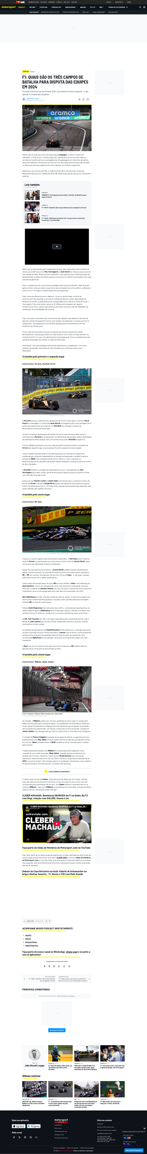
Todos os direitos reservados (83, 1151)
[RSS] (36, 1137)
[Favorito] (84, 99)
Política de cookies (72, 1148)
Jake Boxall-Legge (32, 98)
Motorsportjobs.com (61, 1131)
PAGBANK (51, 2)
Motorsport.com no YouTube (50, 12)
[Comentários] (89, 99)
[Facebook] (44, 966)
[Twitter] (49, 966)
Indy (101, 7)
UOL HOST (43, 2)
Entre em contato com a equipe (106, 1130)
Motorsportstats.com (61, 1138)
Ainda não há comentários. (57, 996)
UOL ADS (74, 2)
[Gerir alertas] (69, 966)
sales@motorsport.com (104, 1133)
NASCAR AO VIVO (113, 12)
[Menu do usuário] (144, 7)
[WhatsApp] (54, 966)
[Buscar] (140, 7)
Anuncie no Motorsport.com (105, 1127)
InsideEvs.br (58, 1125)
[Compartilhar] (80, 99)
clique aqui (72, 951)
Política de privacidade (87, 1148)
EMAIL (129, 2)
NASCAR (83, 7)
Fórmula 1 (21, 7)
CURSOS (59, 2)
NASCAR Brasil (70, 7)
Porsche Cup (56, 7)
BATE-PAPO (119, 2)
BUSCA (108, 2)
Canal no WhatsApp (99, 12)
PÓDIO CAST (85, 12)
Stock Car (43, 7)
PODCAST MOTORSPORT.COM (71, 12)
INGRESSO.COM (33, 2)
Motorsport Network (66, 1151)
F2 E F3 (92, 7)
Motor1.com (58, 1128)
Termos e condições (59, 1148)
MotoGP (32, 7)
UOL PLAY (67, 2)
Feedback (100, 1124)
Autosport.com (59, 1134)
